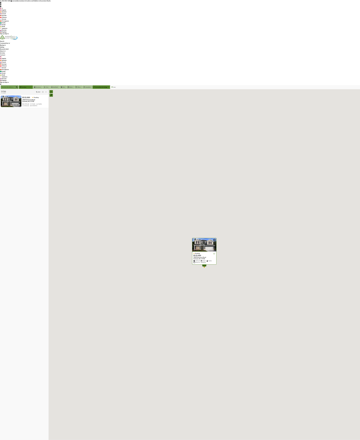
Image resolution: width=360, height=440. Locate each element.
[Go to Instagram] (0, 4)
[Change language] (1, 8)
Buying (2, 45)
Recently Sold (4, 49)
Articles (2, 53)
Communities (4, 43)
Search (2, 41)
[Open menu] (0, 84)
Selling (2, 47)
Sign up (2, 33)
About (2, 51)
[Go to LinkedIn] (0, 6)
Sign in (7, 33)
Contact (2, 55)
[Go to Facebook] (0, 2)
